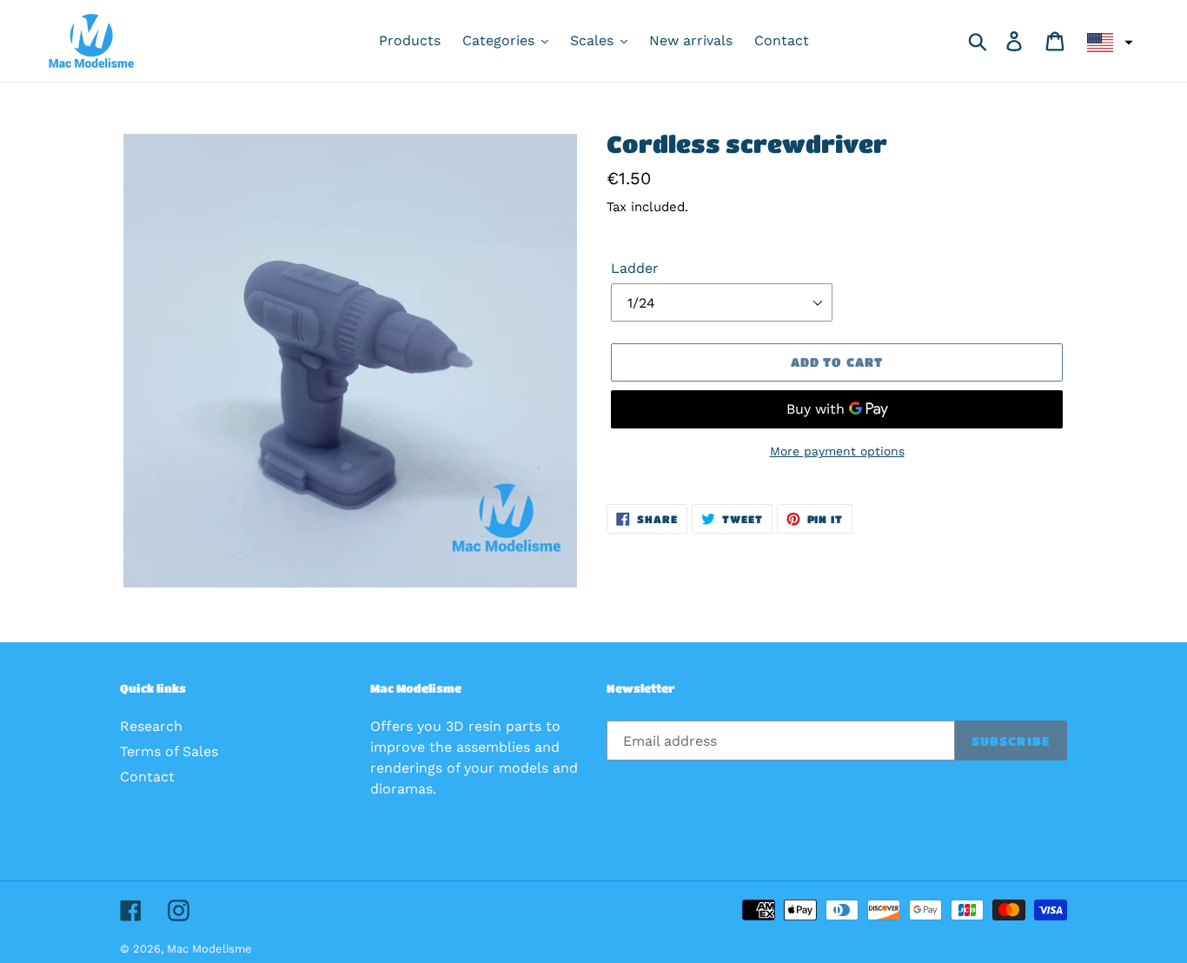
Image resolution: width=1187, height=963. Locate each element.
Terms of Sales (169, 751)
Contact (147, 776)
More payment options (837, 451)
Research (151, 726)
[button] (1108, 42)
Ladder (635, 268)
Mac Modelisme (209, 948)
